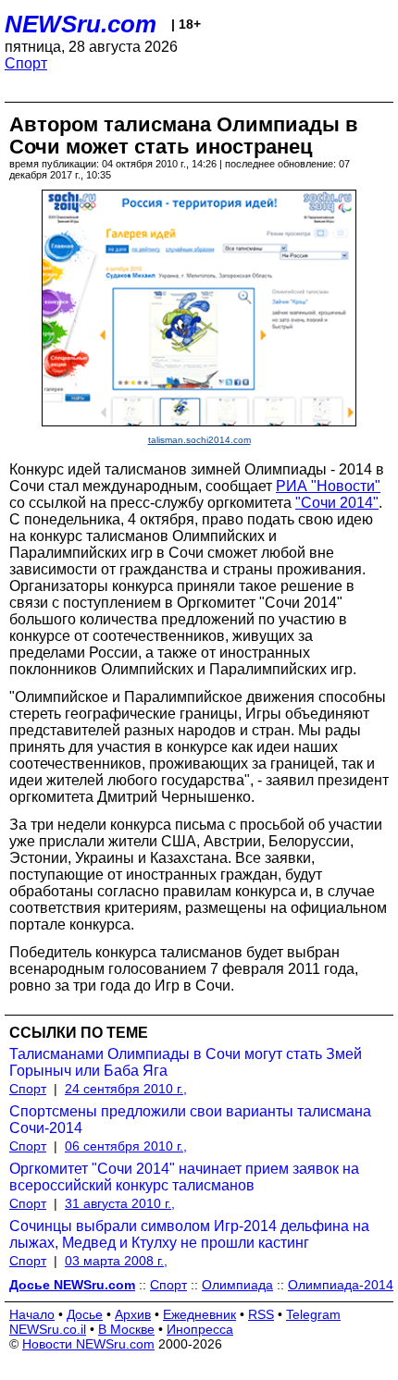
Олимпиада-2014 (340, 1284)
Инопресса (200, 1329)
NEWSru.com (80, 24)
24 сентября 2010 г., (126, 1088)
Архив (133, 1314)
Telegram (313, 1314)
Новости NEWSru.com (88, 1344)
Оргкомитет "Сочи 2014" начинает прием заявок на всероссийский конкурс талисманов (184, 1177)
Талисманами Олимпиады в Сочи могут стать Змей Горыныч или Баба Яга (185, 1062)
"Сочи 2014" (337, 503)
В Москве (126, 1329)
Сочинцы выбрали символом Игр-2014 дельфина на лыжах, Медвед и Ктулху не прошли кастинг (189, 1234)
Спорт (26, 63)
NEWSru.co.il (47, 1329)
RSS (261, 1314)
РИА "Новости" (328, 486)
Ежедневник (199, 1314)
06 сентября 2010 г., (126, 1146)
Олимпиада (237, 1284)
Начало (32, 1314)
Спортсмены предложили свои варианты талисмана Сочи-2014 (190, 1119)
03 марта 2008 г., (116, 1260)
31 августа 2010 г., (120, 1203)
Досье (85, 1314)
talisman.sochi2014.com (199, 440)
